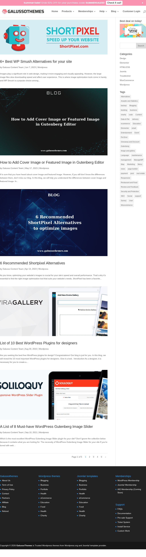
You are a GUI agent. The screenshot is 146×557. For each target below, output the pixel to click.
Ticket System (123, 522)
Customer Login (131, 11)
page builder (133, 169)
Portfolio (44, 489)
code (131, 115)
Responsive (125, 178)
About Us (6, 480)
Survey (123, 201)
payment (124, 173)
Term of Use (7, 485)
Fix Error (124, 137)
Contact (5, 493)
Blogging (132, 106)
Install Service (123, 526)
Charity (43, 515)
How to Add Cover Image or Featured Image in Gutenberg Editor (52, 162)
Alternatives (125, 97)
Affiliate (5, 502)
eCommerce (46, 498)
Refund (5, 511)
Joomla (123, 71)
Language (125, 155)
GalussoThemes (24, 545)
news (123, 169)
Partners (6, 498)
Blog (113, 11)
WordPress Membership (128, 480)
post (132, 173)
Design (123, 58)
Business (44, 485)
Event (137, 133)
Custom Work (123, 531)
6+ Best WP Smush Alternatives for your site (36, 61)
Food (42, 507)
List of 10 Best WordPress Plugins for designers (38, 343)
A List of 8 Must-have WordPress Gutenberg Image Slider (46, 426)
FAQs (119, 509)
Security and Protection (130, 191)
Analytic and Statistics (129, 101)
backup (124, 106)
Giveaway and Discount (130, 142)
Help (102, 11)
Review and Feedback (129, 187)
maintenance (137, 155)
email (134, 128)
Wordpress (42, 67)
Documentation (124, 513)
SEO (122, 196)
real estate (141, 173)
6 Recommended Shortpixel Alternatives (32, 263)
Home (55, 11)
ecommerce (125, 124)
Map (122, 164)
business (133, 110)
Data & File (125, 119)
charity (123, 115)
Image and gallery (128, 151)
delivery (135, 119)
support (138, 196)
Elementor (124, 63)
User (131, 201)
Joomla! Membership (126, 485)
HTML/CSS (125, 67)
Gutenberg (125, 146)
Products (67, 11)
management (126, 160)
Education (137, 124)
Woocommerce (127, 205)
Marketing (131, 164)
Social (129, 196)
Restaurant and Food (129, 183)
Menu (140, 164)
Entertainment (126, 133)
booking (124, 110)
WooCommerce (127, 80)
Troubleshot (125, 76)
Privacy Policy (8, 489)
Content (139, 115)
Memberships (85, 11)
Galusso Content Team (13, 67)
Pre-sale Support (125, 518)
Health (43, 493)
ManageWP (138, 160)
